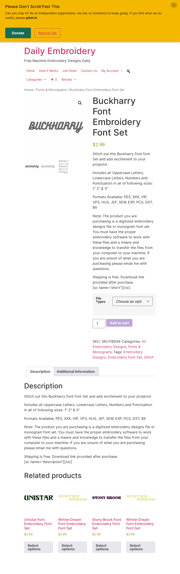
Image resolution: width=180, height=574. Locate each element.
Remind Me (47, 33)
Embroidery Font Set (125, 357)
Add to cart (119, 323)
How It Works (48, 70)
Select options (34, 547)
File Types (100, 300)
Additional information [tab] (76, 371)
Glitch (149, 357)
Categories (34, 79)
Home (30, 70)
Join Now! (69, 70)
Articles (66, 79)
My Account (110, 70)
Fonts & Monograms (51, 90)
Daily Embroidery (60, 50)
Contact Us (89, 70)
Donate (18, 33)
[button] (80, 103)
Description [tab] (40, 371)
